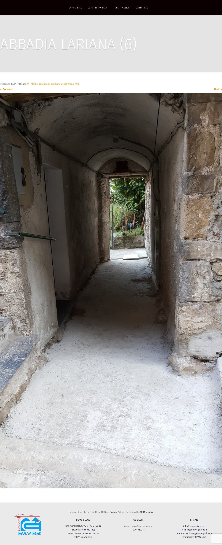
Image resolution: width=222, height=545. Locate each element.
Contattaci (142, 7)
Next (218, 89)
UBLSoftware (146, 512)
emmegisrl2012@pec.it (194, 537)
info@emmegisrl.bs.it (194, 526)
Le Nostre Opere (97, 7)
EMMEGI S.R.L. (75, 7)
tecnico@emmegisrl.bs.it (194, 530)
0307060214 (139, 530)
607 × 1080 (30, 84)
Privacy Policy (117, 512)
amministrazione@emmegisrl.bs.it (194, 533)
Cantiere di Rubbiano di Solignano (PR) (59, 84)
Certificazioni (122, 7)
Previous (6, 89)
